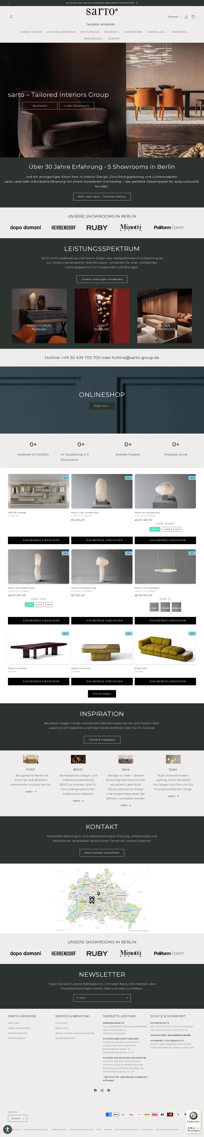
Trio (49, 604)
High (177, 529)
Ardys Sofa (141, 668)
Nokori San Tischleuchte (84, 512)
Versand (108, 1129)
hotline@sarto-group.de (135, 357)
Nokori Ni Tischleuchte (147, 512)
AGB (98, 1129)
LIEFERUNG (61, 1023)
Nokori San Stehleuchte (21, 588)
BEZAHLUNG (62, 1028)
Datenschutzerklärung (81, 1129)
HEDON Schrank (17, 512)
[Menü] (199, 1112)
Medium (155, 529)
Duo (39, 604)
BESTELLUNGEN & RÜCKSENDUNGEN (74, 1033)
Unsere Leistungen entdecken (102, 279)
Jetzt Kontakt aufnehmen (102, 852)
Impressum (147, 1129)
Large (167, 529)
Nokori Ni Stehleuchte (83, 588)
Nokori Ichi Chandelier (147, 588)
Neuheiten (40, 105)
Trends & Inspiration (102, 739)
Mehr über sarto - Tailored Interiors (102, 196)
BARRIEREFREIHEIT (65, 1038)
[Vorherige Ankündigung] (9, 3)
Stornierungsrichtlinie (167, 1129)
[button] (11, 16)
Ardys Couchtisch (81, 668)
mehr (29, 791)
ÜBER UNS (13, 1023)
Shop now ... (102, 405)
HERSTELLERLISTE (17, 1033)
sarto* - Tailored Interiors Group (31, 1129)
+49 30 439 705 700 (81, 357)
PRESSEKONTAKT (17, 1038)
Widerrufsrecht (59, 1129)
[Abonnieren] (127, 998)
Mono (29, 604)
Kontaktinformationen (126, 1129)
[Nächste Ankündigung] (194, 3)
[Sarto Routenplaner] (102, 898)
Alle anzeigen (102, 693)
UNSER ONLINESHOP (19, 1028)
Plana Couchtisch (17, 668)
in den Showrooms (76, 105)
